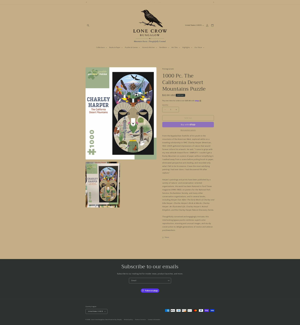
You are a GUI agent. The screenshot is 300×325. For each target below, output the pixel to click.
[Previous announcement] (86, 2)
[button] (88, 25)
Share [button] (167, 237)
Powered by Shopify (115, 319)
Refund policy (128, 319)
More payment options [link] (188, 130)
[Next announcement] (213, 2)
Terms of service (140, 319)
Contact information (154, 319)
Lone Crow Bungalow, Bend (100, 319)
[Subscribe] (168, 280)
